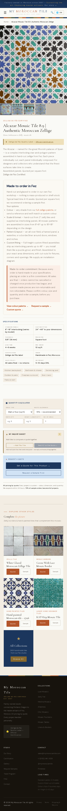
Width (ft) (10, 417)
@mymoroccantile (45, 763)
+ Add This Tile (20, 445)
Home (6, 22)
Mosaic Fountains (45, 717)
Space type (10, 407)
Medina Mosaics (44, 702)
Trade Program (9, 774)
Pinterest (41, 769)
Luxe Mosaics (43, 691)
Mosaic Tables (43, 722)
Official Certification (44, 142)
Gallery (6, 763)
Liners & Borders (44, 727)
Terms (47, 802)
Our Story (7, 753)
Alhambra (41, 707)
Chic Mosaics (43, 712)
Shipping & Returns (56, 803)
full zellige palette (44, 210)
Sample (25, 572)
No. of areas (48, 417)
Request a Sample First (33, 473)
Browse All (18, 659)
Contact (7, 784)
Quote (13, 572)
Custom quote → (15, 309)
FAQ (5, 779)
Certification (8, 758)
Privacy (39, 802)
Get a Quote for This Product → (33, 466)
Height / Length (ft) (32, 417)
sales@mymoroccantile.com (49, 753)
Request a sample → (41, 306)
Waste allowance (41, 407)
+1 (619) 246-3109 (45, 758)
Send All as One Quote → (47, 445)
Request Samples (10, 769)
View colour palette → (17, 306)
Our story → (51, 5)
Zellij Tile (41, 697)
